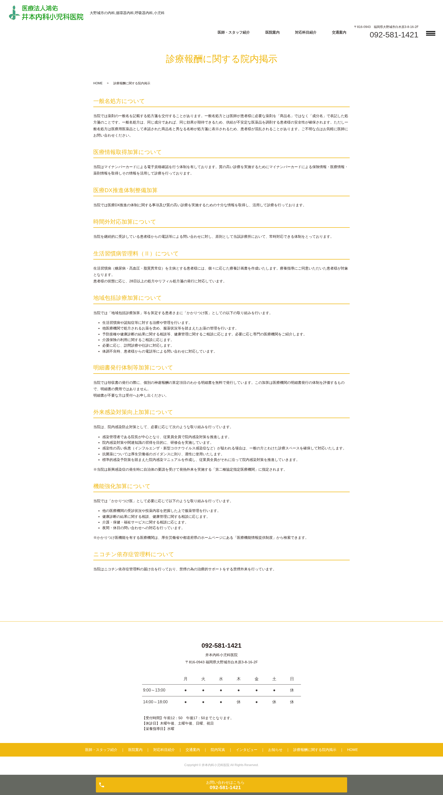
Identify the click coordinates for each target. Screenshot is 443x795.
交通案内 (339, 32)
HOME (98, 83)
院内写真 (218, 750)
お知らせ (275, 750)
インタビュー (246, 750)
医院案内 (272, 32)
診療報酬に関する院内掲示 (314, 750)
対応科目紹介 (306, 32)
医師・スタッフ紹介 (234, 32)
